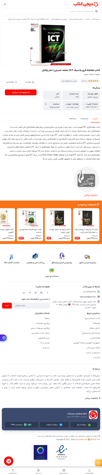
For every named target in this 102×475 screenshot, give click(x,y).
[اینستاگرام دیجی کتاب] (41, 292)
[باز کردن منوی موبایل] (4, 4)
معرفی (95, 118)
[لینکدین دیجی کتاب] (24, 292)
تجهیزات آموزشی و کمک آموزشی (86, 343)
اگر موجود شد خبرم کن (20, 92)
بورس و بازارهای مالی (59, 19)
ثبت (7, 305)
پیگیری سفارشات (43, 323)
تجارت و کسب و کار (76, 19)
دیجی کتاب (96, 19)
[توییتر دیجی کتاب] (35, 292)
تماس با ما (45, 343)
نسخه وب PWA (17, 425)
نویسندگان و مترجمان (91, 333)
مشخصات (84, 118)
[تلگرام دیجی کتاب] (29, 292)
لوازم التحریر (95, 338)
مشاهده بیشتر (91, 398)
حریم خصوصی (44, 338)
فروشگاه (96, 323)
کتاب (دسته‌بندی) (92, 318)
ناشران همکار (94, 328)
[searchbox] (51, 11)
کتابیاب (96, 357)
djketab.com (95, 439)
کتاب (87, 19)
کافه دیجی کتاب (93, 347)
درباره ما (46, 347)
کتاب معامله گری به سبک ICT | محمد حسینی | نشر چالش (28, 19)
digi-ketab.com (81, 439)
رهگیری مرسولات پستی (40, 328)
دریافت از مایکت (52, 425)
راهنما (47, 318)
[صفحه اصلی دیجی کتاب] (83, 4)
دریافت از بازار (81, 425)
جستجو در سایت (93, 352)
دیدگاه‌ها (72, 118)
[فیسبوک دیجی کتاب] (47, 292)
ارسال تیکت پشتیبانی (41, 333)
